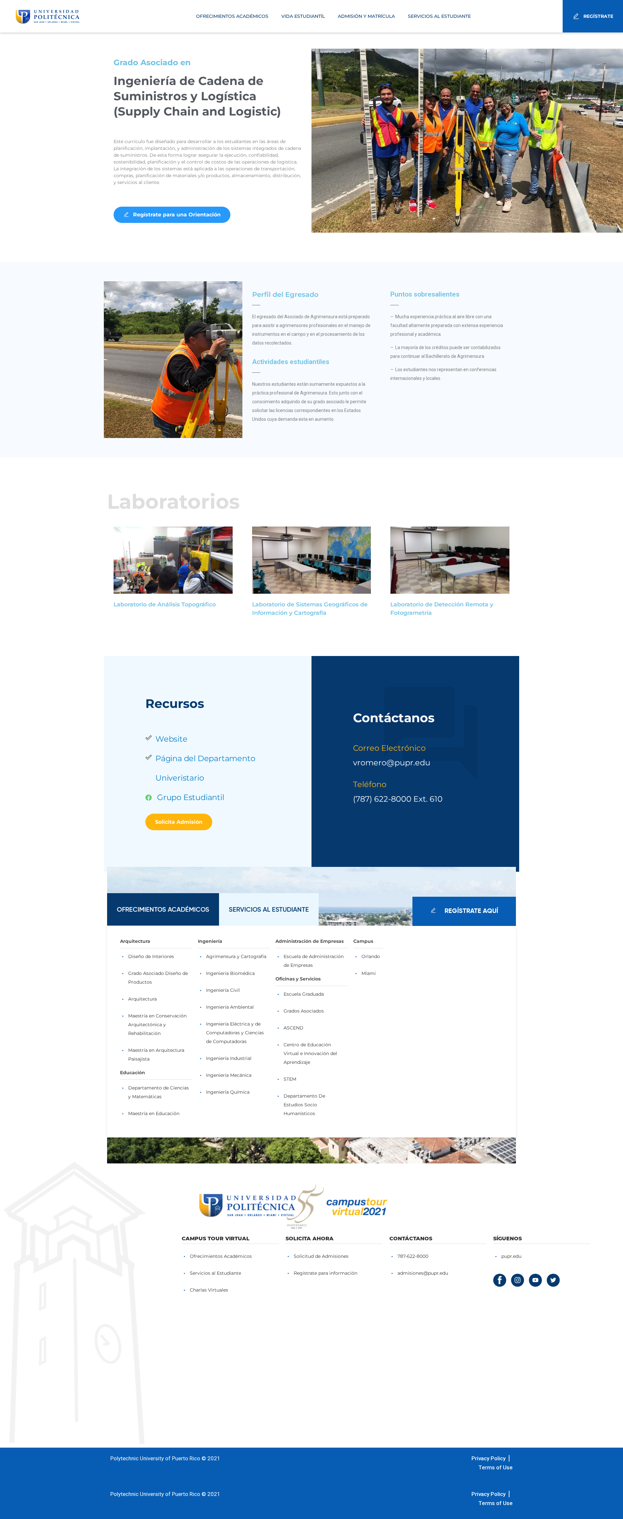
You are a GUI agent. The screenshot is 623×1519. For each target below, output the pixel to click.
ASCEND (293, 1028)
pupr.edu (511, 1256)
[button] (172, 215)
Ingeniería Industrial (228, 1058)
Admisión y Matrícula (366, 16)
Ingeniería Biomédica (230, 973)
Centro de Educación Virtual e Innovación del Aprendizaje (310, 1053)
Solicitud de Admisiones (321, 1256)
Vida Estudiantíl (303, 16)
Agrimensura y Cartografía (236, 956)
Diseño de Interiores (151, 956)
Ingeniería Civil (223, 990)
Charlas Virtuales (209, 1290)
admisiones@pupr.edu (422, 1273)
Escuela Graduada (304, 994)
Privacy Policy (488, 1458)
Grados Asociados (304, 1011)
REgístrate (598, 16)
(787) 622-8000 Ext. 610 (399, 799)
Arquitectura (142, 999)
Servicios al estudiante (439, 16)
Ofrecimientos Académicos (232, 16)
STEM (290, 1079)
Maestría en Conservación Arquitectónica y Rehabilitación (157, 1024)
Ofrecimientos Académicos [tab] (163, 909)
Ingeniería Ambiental (230, 1007)
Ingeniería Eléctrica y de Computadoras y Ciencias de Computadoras (235, 1032)
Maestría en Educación (153, 1113)
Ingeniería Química (228, 1092)
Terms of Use (495, 1467)
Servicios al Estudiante (215, 1273)
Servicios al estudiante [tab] (269, 909)
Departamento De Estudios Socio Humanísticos (304, 1104)
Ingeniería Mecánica (228, 1075)
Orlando (370, 956)
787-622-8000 (412, 1256)
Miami (368, 973)
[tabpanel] (311, 1031)
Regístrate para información (325, 1273)
